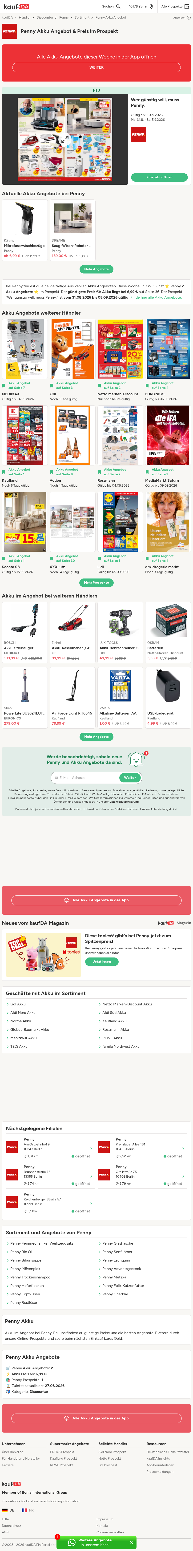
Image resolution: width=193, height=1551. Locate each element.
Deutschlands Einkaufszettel (168, 1452)
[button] (96, 136)
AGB (5, 1532)
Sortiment (82, 17)
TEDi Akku (19, 1046)
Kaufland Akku (114, 1021)
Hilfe (5, 1519)
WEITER (96, 67)
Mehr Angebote (96, 269)
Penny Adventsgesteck (121, 1268)
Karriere (8, 1465)
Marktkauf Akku (23, 1038)
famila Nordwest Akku (121, 1046)
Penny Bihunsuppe (25, 1260)
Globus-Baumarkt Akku (29, 1029)
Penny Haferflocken (27, 1285)
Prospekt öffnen (159, 177)
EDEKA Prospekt (62, 1452)
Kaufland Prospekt (63, 1459)
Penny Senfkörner (117, 1252)
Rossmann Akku (115, 1029)
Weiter (130, 777)
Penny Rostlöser (23, 1302)
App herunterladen (160, 1465)
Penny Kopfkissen (25, 1294)
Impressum (104, 1519)
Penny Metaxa (114, 1277)
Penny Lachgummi (117, 1260)
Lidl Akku (18, 1004)
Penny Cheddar (115, 1294)
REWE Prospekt (61, 1465)
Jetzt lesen (102, 962)
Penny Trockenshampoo (30, 1277)
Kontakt (102, 1526)
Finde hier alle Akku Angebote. (156, 297)
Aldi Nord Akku (23, 1012)
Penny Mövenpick (25, 1268)
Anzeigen (179, 17)
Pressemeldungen (160, 1472)
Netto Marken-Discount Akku (127, 1004)
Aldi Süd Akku (114, 1012)
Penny (63, 17)
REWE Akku (112, 1038)
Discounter (45, 17)
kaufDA (7, 17)
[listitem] (25, 230)
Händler (25, 17)
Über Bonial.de (12, 1452)
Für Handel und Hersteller (21, 1459)
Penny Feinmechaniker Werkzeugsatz (41, 1243)
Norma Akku (20, 1021)
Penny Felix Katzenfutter (123, 1285)
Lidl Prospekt (107, 1465)
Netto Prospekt (109, 1459)
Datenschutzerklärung (124, 801)
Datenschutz (11, 1526)
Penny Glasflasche (117, 1243)
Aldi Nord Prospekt (112, 1452)
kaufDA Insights (158, 1459)
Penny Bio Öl (21, 1252)
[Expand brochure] (65, 139)
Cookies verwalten (110, 1532)
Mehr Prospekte (96, 583)
